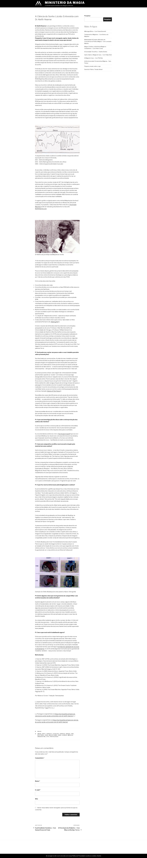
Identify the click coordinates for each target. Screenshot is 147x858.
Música (70, 735)
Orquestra (41, 736)
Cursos (62, 733)
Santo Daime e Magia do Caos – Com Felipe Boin (98, 55)
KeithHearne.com (41, 209)
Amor (39, 733)
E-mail (37, 790)
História (40, 735)
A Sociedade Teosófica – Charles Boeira (95, 51)
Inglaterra (53, 735)
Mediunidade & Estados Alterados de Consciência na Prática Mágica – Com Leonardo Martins (97, 41)
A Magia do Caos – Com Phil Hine (93, 58)
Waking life (54, 322)
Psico (39, 731)
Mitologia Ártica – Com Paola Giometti (95, 31)
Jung (59, 735)
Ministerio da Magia (65, 2)
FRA (72, 733)
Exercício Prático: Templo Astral (93, 69)
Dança (68, 733)
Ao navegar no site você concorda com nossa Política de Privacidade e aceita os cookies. (71, 856)
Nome (37, 781)
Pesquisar (87, 15)
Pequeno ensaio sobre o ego (92, 66)
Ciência (49, 733)
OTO (47, 736)
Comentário (39, 758)
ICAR (46, 735)
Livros (64, 735)
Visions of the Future (53, 391)
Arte (44, 733)
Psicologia (54, 736)
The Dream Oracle (64, 434)
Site (36, 799)
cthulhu (56, 733)
